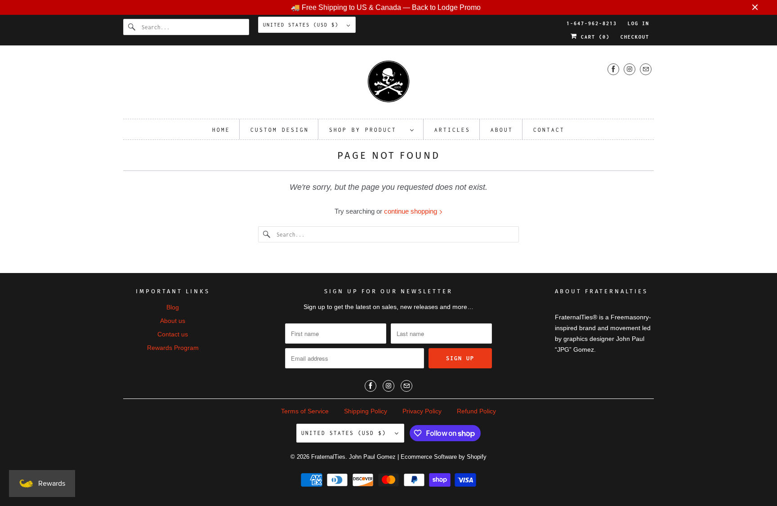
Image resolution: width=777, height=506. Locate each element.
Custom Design (279, 130)
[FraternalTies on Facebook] (613, 69)
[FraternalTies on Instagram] (629, 69)
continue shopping (411, 211)
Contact (549, 130)
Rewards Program (173, 347)
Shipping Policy (365, 411)
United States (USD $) (302, 24)
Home (221, 130)
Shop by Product (367, 130)
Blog (172, 307)
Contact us (172, 334)
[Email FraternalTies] (646, 69)
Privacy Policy (422, 411)
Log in (638, 23)
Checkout (635, 37)
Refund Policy (476, 411)
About (502, 130)
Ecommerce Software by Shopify (444, 456)
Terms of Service (305, 411)
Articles (452, 130)
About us (172, 320)
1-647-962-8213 (592, 23)
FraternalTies (328, 456)
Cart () (593, 37)
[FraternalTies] (388, 84)
